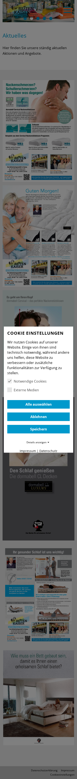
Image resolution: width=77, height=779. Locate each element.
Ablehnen (38, 416)
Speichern (38, 429)
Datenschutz (48, 451)
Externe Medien (26, 390)
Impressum (28, 451)
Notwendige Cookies (30, 381)
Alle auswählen (38, 404)
